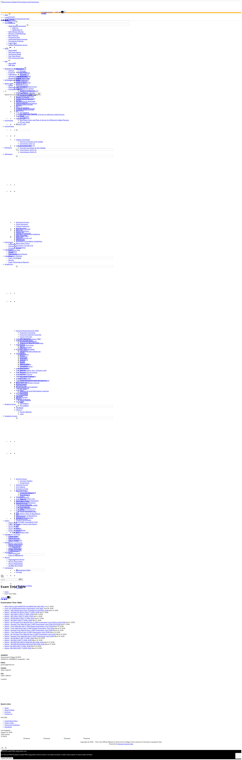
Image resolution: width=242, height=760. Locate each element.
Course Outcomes (27, 345)
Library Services (13, 525)
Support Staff (24, 75)
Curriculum (20, 390)
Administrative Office (23, 570)
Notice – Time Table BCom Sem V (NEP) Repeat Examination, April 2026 (29, 628)
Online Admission (22, 231)
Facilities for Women (27, 89)
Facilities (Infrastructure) (28, 87)
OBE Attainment (26, 347)
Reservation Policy (23, 243)
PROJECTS (15, 533)
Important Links (21, 491)
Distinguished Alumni (15, 544)
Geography (23, 359)
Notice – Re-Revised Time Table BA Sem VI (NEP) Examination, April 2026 (30, 634)
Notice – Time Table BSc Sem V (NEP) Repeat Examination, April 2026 (29, 626)
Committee (12, 244)
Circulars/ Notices (15, 256)
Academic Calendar (23, 368)
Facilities (19, 89)
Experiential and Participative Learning (34, 391)
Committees (9, 126)
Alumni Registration (15, 564)
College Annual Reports (24, 95)
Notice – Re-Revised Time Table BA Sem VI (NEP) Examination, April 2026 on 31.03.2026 (35, 622)
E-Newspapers (13, 537)
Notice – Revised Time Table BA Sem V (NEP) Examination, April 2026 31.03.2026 (32, 624)
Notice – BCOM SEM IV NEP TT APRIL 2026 (19, 638)
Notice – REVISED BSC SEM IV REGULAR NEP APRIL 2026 (24, 642)
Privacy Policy (9, 723)
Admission (8, 154)
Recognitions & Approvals (25, 101)
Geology (22, 361)
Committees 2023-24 (27, 144)
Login (21, 402)
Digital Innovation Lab (27, 91)
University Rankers (26, 481)
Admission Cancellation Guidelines (29, 241)
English (22, 353)
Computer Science (26, 367)
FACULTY (19, 398)
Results (11, 260)
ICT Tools (23, 378)
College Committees (23, 140)
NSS (17, 513)
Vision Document (22, 77)
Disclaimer (8, 727)
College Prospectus (22, 226)
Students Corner (11, 416)
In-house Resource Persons (25, 109)
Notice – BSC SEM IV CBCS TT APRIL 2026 (19, 614)
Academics (9, 264)
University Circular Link (24, 246)
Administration (21, 69)
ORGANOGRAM (21, 83)
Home (7, 18)
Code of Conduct (22, 103)
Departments (20, 345)
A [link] (57, 12)
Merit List (19, 230)
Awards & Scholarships (24, 505)
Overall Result (24, 483)
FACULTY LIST (20, 119)
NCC (17, 515)
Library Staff (12, 523)
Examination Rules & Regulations (28, 514)
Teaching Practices (22, 388)
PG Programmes (21, 384)
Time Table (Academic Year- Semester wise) (31, 370)
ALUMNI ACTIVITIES (15, 566)
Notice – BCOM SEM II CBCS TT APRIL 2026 (19, 618)
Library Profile (13, 527)
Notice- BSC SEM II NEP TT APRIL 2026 (18, 648)
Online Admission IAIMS (28, 493)
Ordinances (12, 246)
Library (7, 521)
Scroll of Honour (21, 479)
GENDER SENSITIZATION (25, 110)
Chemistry (23, 349)
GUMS (22, 497)
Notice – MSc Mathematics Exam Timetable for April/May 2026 (26, 610)
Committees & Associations (25, 99)
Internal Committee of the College (32, 148)
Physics (22, 363)
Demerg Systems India (125, 744)
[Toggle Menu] (1, 17)
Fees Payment (24, 495)
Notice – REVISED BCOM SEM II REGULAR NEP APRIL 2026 (25, 644)
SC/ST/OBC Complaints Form (27, 522)
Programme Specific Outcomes (30, 335)
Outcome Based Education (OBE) (27, 331)
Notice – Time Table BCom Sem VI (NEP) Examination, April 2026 (27, 632)
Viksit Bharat (20, 530)
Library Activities (14, 535)
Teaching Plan (20, 374)
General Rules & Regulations (26, 516)
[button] (6, 92)
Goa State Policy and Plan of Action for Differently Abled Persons (44, 120)
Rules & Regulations (15, 555)
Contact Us (9, 568)
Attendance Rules (22, 489)
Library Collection (14, 531)
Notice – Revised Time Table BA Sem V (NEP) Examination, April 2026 (29, 630)
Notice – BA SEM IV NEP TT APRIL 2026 (18, 640)
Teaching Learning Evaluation (27, 387)
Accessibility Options (47, 12)
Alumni (7, 557)
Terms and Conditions (12, 725)
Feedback (19, 396)
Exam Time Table (14, 258)
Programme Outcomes (27, 333)
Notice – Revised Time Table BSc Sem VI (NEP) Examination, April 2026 (29, 636)
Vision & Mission (22, 85)
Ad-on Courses (21, 386)
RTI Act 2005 (25, 122)
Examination (9, 242)
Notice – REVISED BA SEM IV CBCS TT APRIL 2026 (22, 612)
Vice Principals (25, 73)
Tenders (18, 101)
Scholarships (21, 248)
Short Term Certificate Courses (27, 383)
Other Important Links (27, 499)
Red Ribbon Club (22, 532)
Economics (23, 357)
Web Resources (14, 553)
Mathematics (24, 355)
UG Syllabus (24, 404)
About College (10, 23)
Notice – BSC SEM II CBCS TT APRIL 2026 (19, 616)
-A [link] (56, 12)
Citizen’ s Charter (22, 93)
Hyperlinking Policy (11, 721)
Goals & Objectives (22, 79)
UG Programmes (21, 382)
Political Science (26, 374)
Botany (22, 347)
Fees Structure (21, 228)
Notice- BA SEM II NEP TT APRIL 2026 (17, 646)
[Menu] (1, 582)
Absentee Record (22, 485)
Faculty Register (25, 400)
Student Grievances (23, 520)
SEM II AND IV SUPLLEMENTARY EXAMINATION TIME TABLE (25, 606)
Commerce (23, 351)
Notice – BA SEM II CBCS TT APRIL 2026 (18, 620)
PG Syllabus (24, 394)
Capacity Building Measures (30, 351)
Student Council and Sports (26, 524)
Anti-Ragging (24, 113)
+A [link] (60, 12)
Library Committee (15, 543)
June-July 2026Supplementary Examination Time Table (24, 608)
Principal (23, 71)
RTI (17, 112)
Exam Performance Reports (17, 254)
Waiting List (20, 232)
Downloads (20, 111)
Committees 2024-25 (27, 146)
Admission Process (22, 222)
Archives (8, 712)
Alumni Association (15, 562)
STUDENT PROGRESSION (24, 341)
